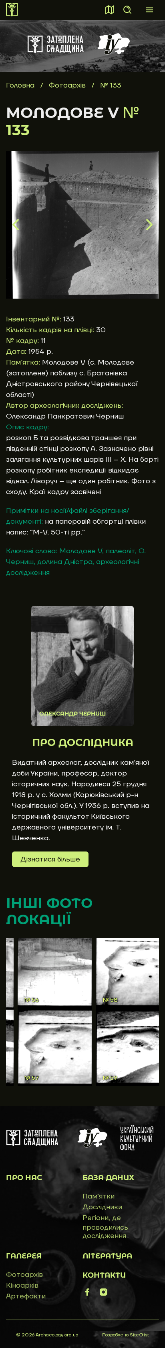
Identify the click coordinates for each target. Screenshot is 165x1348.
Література (107, 1256)
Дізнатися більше (50, 859)
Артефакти (26, 1296)
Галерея (24, 1256)
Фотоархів (68, 85)
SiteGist (139, 1335)
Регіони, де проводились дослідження (105, 1226)
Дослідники (102, 1207)
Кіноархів (22, 1285)
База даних (108, 1177)
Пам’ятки (98, 1196)
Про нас (24, 1177)
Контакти (104, 1275)
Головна (20, 85)
